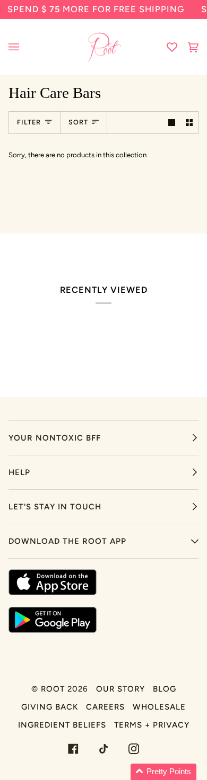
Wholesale (159, 707)
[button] (163, 772)
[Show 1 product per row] (171, 122)
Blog (164, 689)
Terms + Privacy (151, 725)
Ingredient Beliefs (62, 725)
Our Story (120, 689)
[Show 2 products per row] (189, 122)
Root (53, 689)
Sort (78, 122)
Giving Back (49, 707)
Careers (105, 707)
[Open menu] (24, 47)
